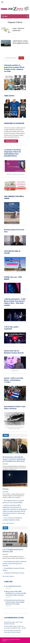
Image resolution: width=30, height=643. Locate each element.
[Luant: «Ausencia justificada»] (6, 31)
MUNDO (6, 435)
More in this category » (8, 523)
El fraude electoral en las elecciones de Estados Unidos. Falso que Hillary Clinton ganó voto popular (15, 602)
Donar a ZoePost (11, 141)
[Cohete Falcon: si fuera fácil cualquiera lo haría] (6, 43)
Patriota (6, 489)
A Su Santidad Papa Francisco (13, 586)
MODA (5, 528)
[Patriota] (15, 479)
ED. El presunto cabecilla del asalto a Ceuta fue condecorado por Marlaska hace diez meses (14, 459)
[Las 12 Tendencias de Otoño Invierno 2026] (15, 539)
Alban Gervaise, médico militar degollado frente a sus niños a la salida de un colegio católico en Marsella (16, 593)
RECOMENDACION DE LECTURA (14, 618)
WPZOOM (8, 640)
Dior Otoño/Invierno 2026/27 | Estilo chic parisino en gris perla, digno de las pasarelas (15, 563)
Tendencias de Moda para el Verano (14, 573)
